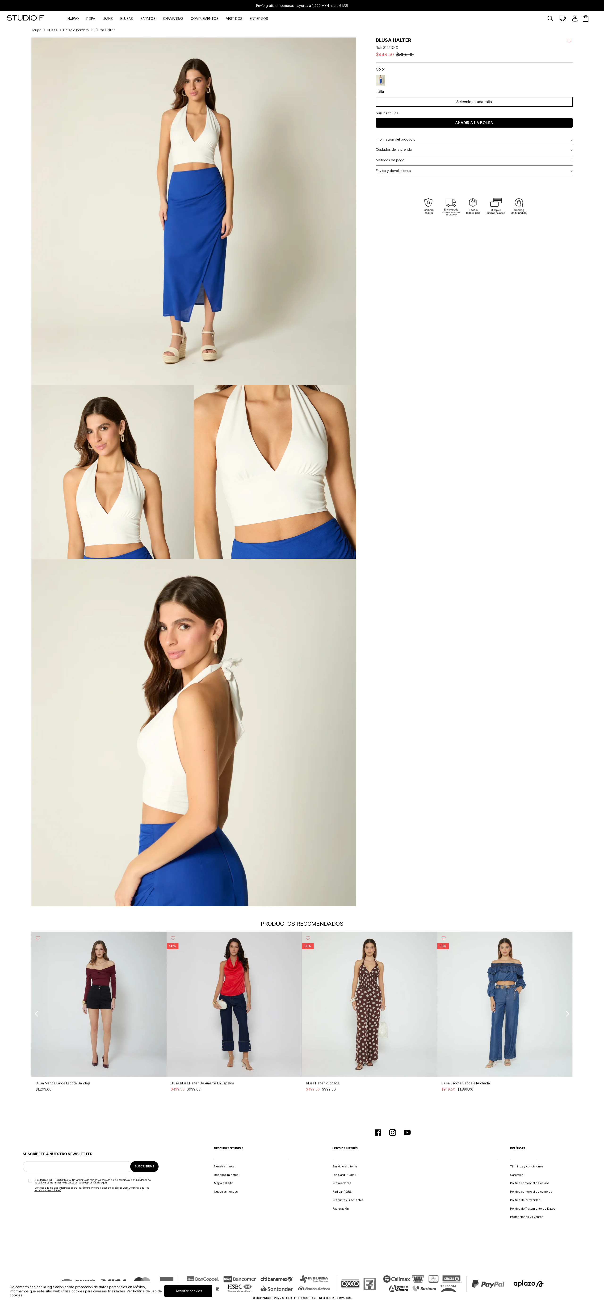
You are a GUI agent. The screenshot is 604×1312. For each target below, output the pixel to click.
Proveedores (341, 1183)
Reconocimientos (226, 1175)
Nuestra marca (224, 1166)
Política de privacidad (525, 1200)
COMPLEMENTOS (204, 19)
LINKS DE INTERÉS (345, 1148)
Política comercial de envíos (529, 1183)
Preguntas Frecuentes (348, 1200)
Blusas (52, 30)
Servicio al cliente (344, 1166)
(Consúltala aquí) (97, 1182)
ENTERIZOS (259, 19)
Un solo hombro (76, 30)
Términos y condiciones (526, 1166)
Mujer (36, 30)
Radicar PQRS (342, 1191)
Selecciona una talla (474, 101)
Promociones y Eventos (526, 1217)
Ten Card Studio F (344, 1175)
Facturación (340, 1208)
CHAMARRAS (173, 19)
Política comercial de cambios (531, 1191)
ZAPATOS (147, 19)
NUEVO (73, 19)
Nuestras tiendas (226, 1191)
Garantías (516, 1175)
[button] (387, 113)
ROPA (90, 19)
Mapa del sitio (224, 1183)
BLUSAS (126, 19)
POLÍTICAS (517, 1148)
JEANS (108, 19)
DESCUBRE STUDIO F (228, 1148)
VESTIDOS (234, 19)
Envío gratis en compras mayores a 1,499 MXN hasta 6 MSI (302, 6)
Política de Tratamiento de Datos (532, 1208)
